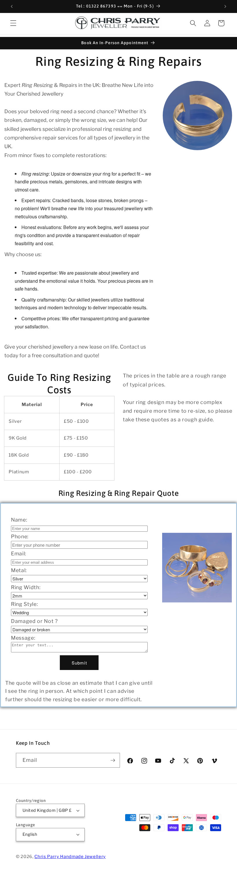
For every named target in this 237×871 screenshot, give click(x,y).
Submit (79, 663)
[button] (13, 23)
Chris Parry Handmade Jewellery (70, 856)
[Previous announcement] (11, 6)
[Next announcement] (225, 6)
